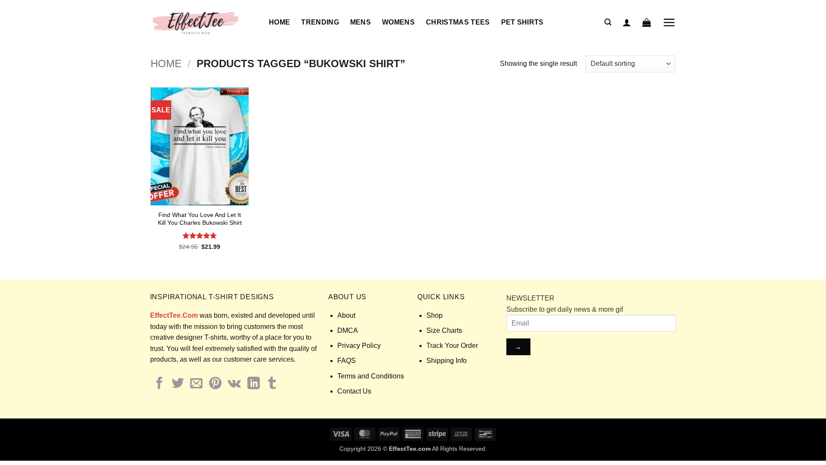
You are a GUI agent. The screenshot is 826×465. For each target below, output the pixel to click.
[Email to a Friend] (196, 384)
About (346, 315)
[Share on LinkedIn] (253, 384)
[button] (607, 22)
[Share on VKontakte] (234, 384)
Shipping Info (446, 360)
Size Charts (444, 330)
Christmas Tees (458, 22)
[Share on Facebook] (159, 384)
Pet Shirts (522, 22)
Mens (360, 22)
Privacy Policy (359, 345)
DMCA (347, 330)
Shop (434, 315)
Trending (320, 22)
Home (279, 22)
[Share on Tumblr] (272, 384)
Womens (398, 22)
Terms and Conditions (370, 376)
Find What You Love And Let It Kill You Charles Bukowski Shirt (200, 218)
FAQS (346, 360)
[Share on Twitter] (178, 384)
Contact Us (354, 391)
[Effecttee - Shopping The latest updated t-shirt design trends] (203, 22)
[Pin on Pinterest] (215, 384)
